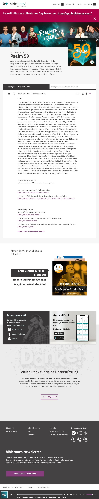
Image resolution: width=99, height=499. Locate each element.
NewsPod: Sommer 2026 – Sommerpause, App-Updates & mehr (39, 497)
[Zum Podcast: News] (4, 497)
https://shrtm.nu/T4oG (26, 231)
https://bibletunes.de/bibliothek (29, 219)
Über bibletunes (34, 432)
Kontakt (53, 432)
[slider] (40, 495)
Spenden (31, 438)
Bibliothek (10, 432)
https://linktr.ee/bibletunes (27, 225)
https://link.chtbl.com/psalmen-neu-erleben (33, 196)
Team (30, 435)
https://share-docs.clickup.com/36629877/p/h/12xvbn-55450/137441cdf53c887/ (46, 202)
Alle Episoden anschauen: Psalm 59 (64, 91)
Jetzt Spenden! (51, 401)
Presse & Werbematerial (59, 438)
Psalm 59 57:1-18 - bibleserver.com (31, 235)
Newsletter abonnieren (25, 477)
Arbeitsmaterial (11, 435)
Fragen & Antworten (57, 435)
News (64, 497)
